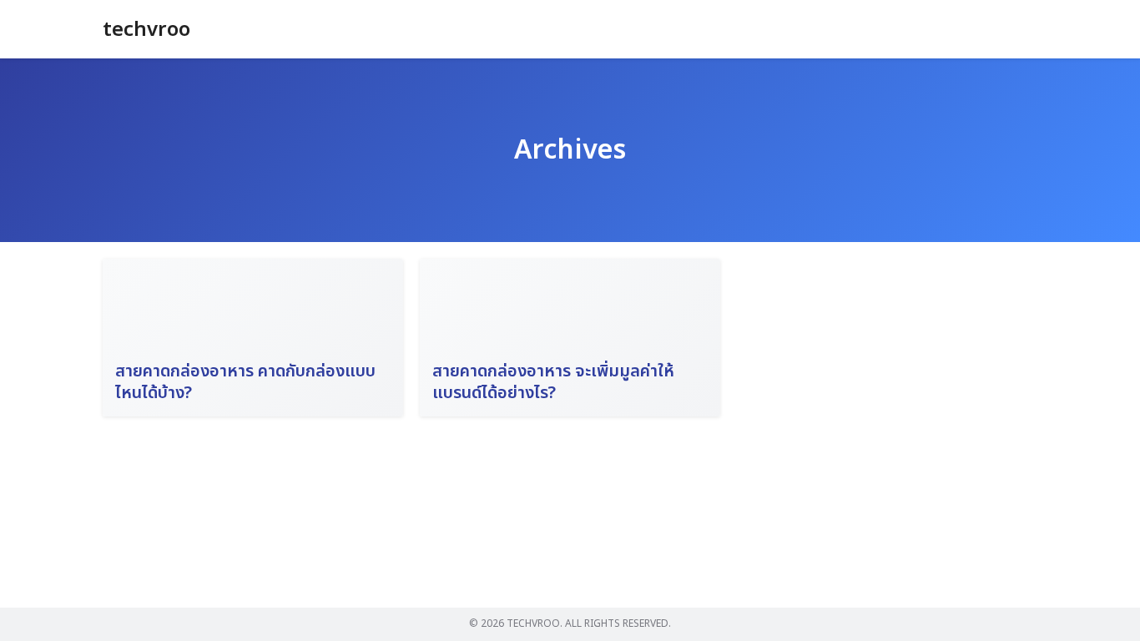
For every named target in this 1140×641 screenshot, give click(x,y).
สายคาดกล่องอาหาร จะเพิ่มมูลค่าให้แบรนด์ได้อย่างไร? (553, 382)
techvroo (146, 30)
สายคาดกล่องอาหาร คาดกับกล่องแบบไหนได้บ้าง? (245, 382)
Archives (570, 150)
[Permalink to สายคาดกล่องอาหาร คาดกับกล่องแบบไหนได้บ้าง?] (253, 337)
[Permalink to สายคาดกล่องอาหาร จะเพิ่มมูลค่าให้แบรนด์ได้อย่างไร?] (570, 337)
